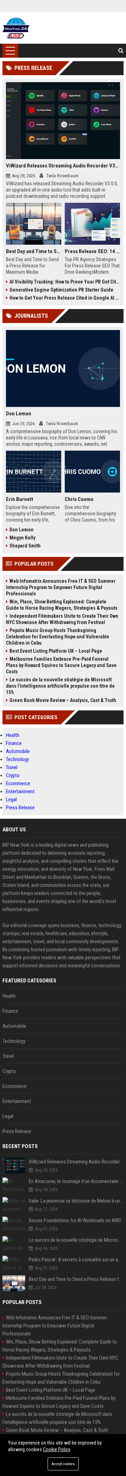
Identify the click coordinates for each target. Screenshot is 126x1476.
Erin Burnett (19, 499)
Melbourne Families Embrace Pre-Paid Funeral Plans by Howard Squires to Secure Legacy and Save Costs (61, 665)
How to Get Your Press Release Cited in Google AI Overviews (64, 298)
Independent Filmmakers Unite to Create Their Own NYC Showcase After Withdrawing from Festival (62, 619)
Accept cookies (63, 1464)
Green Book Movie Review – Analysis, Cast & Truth (62, 700)
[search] (121, 51)
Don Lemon (18, 413)
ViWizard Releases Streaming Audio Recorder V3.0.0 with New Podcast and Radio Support (63, 166)
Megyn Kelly (22, 537)
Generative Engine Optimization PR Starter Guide (61, 290)
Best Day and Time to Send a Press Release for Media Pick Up (33, 251)
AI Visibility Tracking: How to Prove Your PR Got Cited (64, 282)
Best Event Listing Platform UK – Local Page (55, 651)
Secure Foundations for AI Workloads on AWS (75, 1220)
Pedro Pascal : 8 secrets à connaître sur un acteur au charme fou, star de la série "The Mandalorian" (76, 1259)
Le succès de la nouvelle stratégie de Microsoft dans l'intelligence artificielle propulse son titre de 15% (60, 686)
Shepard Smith (25, 546)
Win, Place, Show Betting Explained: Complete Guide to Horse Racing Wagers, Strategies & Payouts (62, 605)
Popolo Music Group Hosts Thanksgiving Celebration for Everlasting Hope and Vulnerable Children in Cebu (57, 637)
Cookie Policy (56, 1449)
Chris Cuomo (79, 499)
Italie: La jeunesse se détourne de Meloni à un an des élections (76, 1201)
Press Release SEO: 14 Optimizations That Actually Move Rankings (92, 251)
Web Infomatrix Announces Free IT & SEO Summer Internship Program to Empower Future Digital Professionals (60, 587)
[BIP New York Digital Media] (15, 27)
